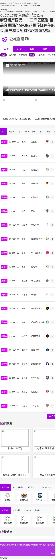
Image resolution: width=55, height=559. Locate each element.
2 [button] (11, 66)
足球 (19, 49)
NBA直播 (12, 55)
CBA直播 (23, 55)
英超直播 (41, 55)
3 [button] (15, 66)
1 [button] (7, 66)
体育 (44, 49)
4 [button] (19, 66)
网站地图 (3, 558)
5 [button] (23, 66)
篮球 (32, 49)
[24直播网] (16, 44)
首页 (6, 49)
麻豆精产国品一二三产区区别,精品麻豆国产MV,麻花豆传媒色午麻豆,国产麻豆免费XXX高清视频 (27, 25)
